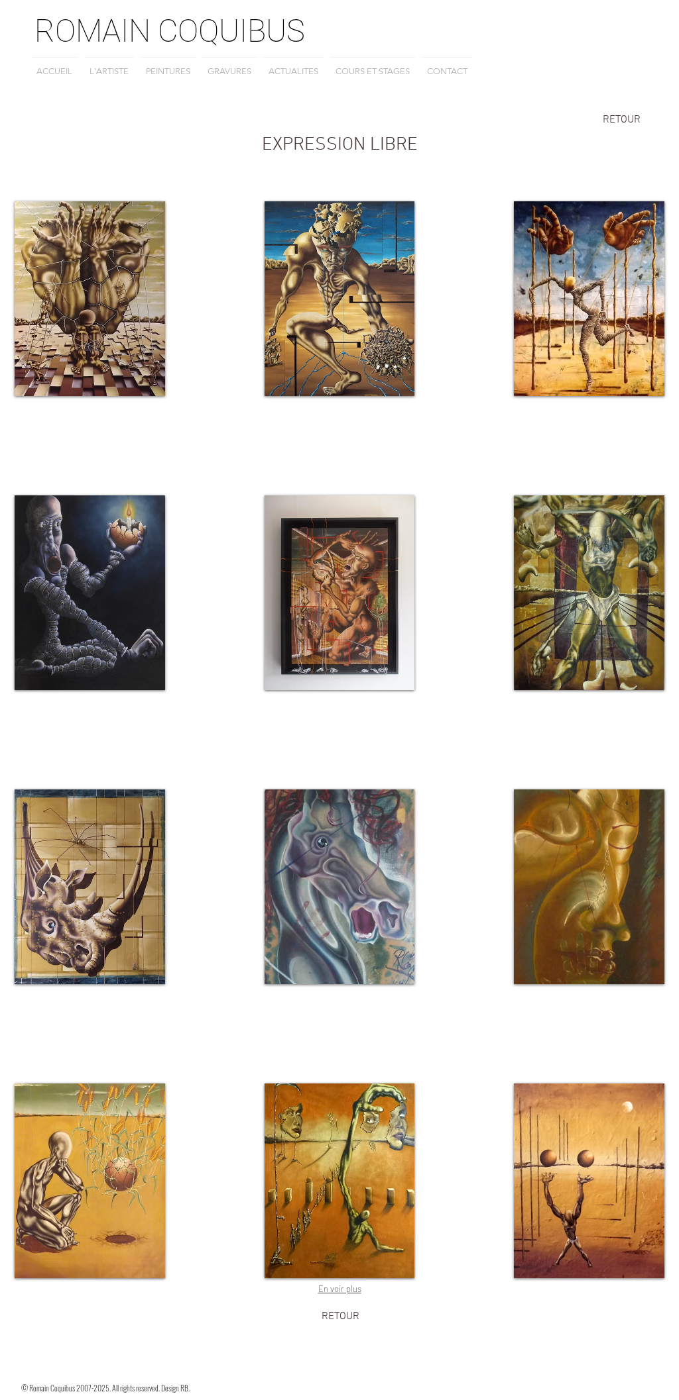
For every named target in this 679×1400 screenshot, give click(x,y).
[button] (90, 298)
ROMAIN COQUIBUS (169, 31)
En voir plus (339, 1288)
